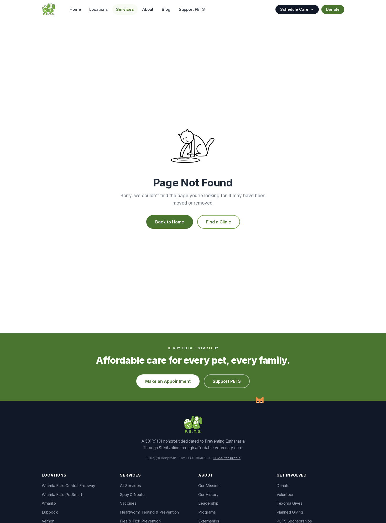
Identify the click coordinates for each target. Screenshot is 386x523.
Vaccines (128, 503)
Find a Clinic (218, 221)
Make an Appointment (168, 381)
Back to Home (169, 221)
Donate (333, 9)
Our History (208, 494)
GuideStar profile (227, 458)
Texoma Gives (289, 503)
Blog (166, 9)
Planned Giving (290, 512)
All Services (130, 485)
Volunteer (285, 494)
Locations (98, 9)
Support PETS (192, 9)
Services (125, 9)
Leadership (208, 503)
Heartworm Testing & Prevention (149, 512)
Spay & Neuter (133, 494)
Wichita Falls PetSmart (62, 494)
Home (75, 9)
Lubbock (50, 512)
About (147, 9)
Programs (207, 512)
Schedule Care (294, 9)
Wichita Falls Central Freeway (68, 485)
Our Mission (209, 485)
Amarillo (49, 503)
